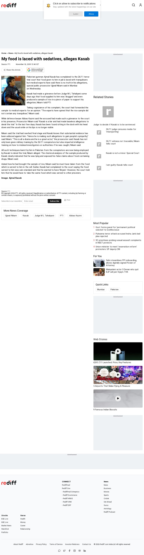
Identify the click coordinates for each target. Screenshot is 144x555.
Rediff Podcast (109, 512)
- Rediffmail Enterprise (70, 492)
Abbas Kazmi (75, 215)
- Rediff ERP (66, 505)
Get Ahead (108, 502)
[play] (118, 351)
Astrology (107, 509)
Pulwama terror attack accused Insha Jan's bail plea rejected (118, 235)
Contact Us (86, 544)
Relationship (25, 529)
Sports (106, 495)
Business (107, 488)
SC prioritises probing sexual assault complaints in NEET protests (118, 241)
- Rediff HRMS (67, 499)
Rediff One (66, 488)
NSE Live (4, 522)
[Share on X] (64, 551)
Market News (6, 526)
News (10, 53)
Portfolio (4, 532)
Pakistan (115, 289)
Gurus (106, 505)
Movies (106, 492)
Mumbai (101, 289)
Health (22, 519)
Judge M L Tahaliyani (44, 215)
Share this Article (13, 70)
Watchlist (5, 529)
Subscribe (54, 201)
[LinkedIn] (85, 551)
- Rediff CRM (67, 502)
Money (23, 522)
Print (68, 200)
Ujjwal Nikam (11, 215)
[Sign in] (140, 5)
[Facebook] (69, 551)
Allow (91, 14)
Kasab (26, 215)
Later (75, 14)
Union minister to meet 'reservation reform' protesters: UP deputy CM (116, 247)
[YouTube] (79, 551)
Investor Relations (72, 544)
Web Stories (100, 339)
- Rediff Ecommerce (69, 495)
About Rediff (18, 544)
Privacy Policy (41, 544)
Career (22, 526)
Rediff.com (104, 544)
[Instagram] (74, 551)
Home (3, 53)
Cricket (106, 499)
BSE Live (4, 519)
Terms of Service (56, 544)
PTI (9, 64)
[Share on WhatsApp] (59, 551)
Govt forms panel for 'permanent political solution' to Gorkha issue (115, 228)
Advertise (29, 544)
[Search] (133, 5)
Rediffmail (66, 485)
